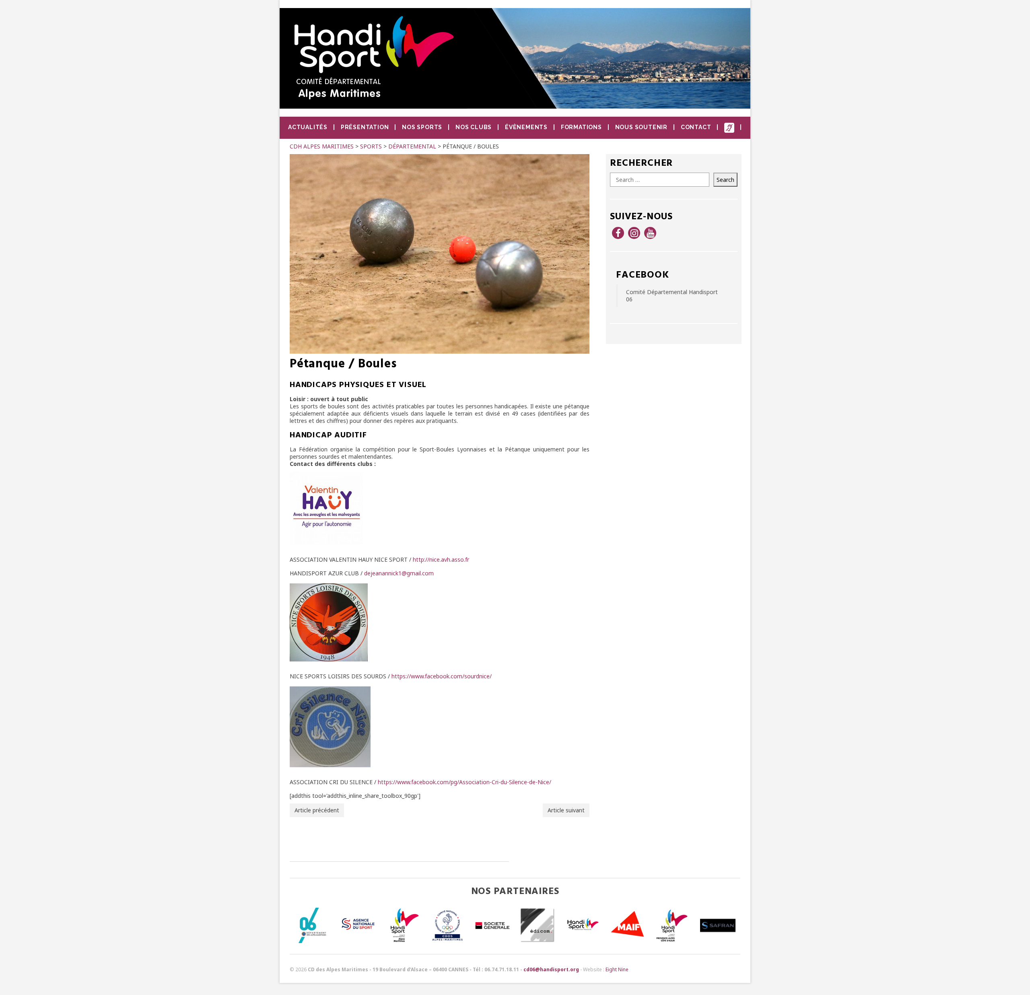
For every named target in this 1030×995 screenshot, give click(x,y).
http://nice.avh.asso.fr (441, 559)
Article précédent (317, 810)
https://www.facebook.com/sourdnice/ (441, 676)
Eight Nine (617, 969)
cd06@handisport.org (551, 969)
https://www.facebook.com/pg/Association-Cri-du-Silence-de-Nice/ (464, 782)
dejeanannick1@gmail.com (399, 573)
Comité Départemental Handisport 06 (672, 295)
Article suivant (566, 810)
